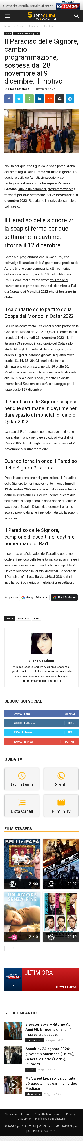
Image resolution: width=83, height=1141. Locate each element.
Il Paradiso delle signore (42, 26)
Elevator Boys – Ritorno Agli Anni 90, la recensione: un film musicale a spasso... (50, 1029)
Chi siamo (11, 1114)
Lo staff (26, 1114)
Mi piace (69, 713)
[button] (77, 16)
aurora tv (23, 618)
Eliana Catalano (18, 88)
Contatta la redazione (48, 1114)
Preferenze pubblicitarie (50, 1119)
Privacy (70, 1114)
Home (8, 26)
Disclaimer (24, 1119)
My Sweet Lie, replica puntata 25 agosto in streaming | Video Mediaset (51, 1083)
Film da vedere (35, 1040)
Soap (19, 26)
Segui (71, 723)
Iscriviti (69, 741)
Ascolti (31, 1069)
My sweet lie (34, 1094)
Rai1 (36, 618)
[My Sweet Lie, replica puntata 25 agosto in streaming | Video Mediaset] (13, 1085)
